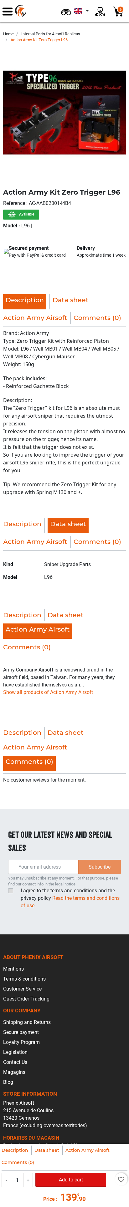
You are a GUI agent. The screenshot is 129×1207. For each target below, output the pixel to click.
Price (49, 1199)
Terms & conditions (24, 979)
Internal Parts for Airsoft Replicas (50, 34)
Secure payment (21, 1032)
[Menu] (7, 11)
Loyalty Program (21, 1042)
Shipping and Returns (27, 1022)
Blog (8, 1082)
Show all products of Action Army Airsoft (48, 692)
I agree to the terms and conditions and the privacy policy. (70, 898)
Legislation (15, 1052)
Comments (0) (18, 1162)
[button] (66, 11)
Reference (14, 203)
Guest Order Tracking (26, 999)
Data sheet (46, 1150)
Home (8, 34)
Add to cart (71, 1180)
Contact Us (15, 1062)
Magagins (14, 1072)
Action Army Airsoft (87, 1150)
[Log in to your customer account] (100, 11)
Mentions (13, 969)
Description (15, 1150)
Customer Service (22, 989)
